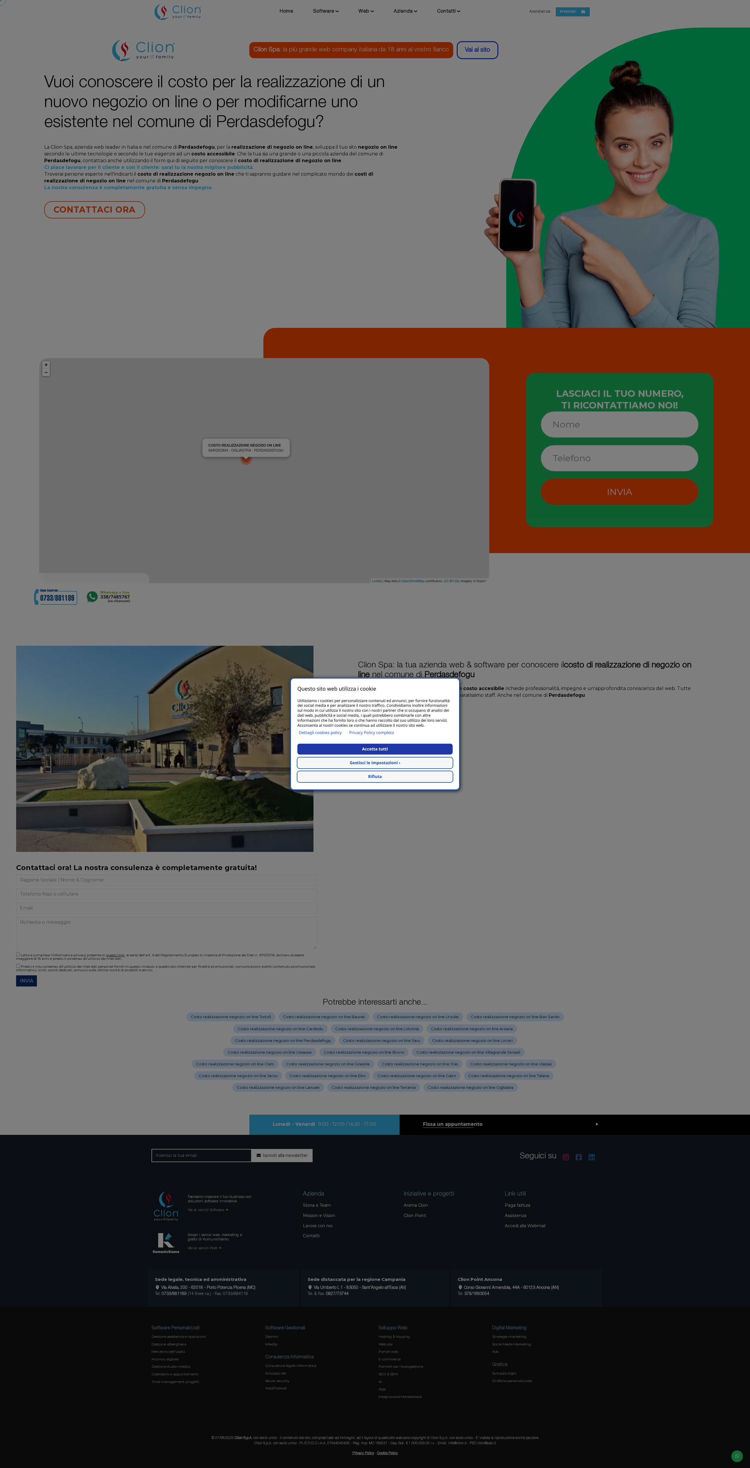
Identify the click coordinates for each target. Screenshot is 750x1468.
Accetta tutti (375, 749)
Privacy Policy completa (371, 732)
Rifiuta (375, 776)
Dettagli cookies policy (320, 732)
